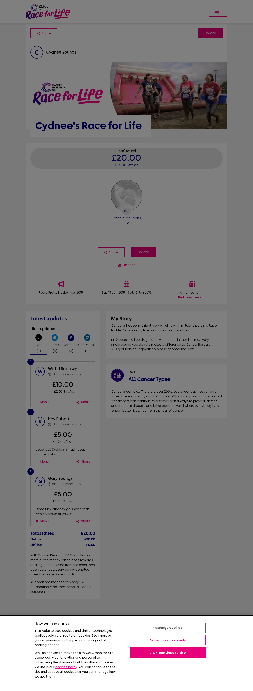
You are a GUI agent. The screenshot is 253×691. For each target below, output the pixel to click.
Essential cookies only (167, 640)
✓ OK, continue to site (168, 652)
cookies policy (66, 667)
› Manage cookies (167, 627)
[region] (126, 653)
